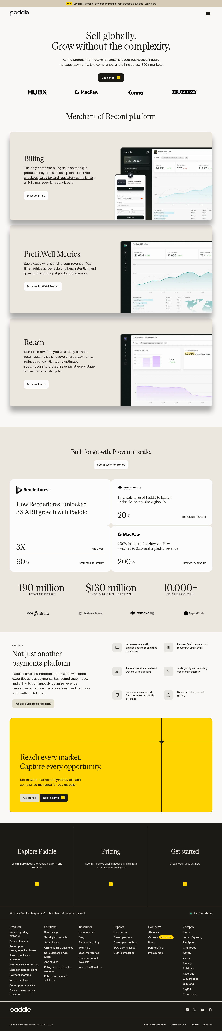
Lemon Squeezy (192, 937)
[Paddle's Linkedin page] (187, 1010)
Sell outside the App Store (56, 954)
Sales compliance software (20, 957)
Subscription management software (23, 948)
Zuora (186, 958)
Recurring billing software (19, 934)
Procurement (155, 952)
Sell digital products (55, 937)
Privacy (194, 1025)
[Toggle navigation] (208, 13)
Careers (160, 937)
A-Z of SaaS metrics (90, 967)
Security (207, 1025)
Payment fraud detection (24, 964)
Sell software (51, 942)
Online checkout (19, 941)
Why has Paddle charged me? (27, 913)
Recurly (187, 963)
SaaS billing (51, 932)
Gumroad (188, 984)
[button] (111, 77)
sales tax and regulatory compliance (66, 178)
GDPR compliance (124, 952)
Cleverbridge (191, 978)
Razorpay (188, 973)
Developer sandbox (125, 942)
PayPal (187, 989)
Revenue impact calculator (88, 960)
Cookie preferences (154, 1025)
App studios (51, 962)
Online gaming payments (58, 947)
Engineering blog (89, 942)
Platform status (203, 913)
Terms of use (178, 1025)
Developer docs (123, 937)
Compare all (190, 994)
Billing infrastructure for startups (57, 969)
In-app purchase (19, 980)
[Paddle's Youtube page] (203, 1010)
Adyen (187, 952)
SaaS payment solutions (23, 969)
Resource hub (87, 932)
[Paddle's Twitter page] (195, 1010)
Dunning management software (22, 992)
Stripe (186, 932)
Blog (81, 937)
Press (151, 942)
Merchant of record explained (67, 913)
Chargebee (189, 947)
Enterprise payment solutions (55, 978)
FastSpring (189, 942)
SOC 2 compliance (125, 947)
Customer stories (89, 952)
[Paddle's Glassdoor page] (210, 1010)
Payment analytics (20, 975)
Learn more (150, 3)
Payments (46, 173)
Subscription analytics (22, 985)
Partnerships (155, 947)
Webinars (84, 947)
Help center (120, 932)
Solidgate (188, 968)
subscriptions (65, 173)
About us (153, 932)
